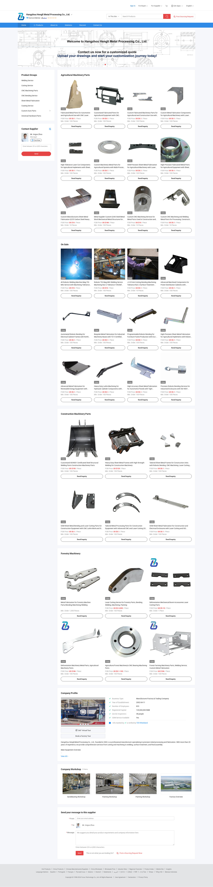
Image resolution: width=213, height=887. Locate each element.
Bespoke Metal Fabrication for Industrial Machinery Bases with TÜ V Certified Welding (109, 336)
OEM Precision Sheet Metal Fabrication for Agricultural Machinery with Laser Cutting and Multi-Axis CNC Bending (142, 167)
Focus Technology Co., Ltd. (90, 877)
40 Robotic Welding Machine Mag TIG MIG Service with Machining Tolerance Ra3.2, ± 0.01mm (75, 284)
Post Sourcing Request (185, 16)
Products (39, 25)
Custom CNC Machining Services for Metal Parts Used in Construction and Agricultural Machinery (141, 219)
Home (23, 25)
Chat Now (37, 140)
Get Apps (177, 6)
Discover (82, 25)
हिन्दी (135, 872)
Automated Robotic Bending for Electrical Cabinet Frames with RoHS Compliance (75, 336)
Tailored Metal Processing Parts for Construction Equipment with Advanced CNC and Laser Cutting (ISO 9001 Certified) (126, 528)
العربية (116, 872)
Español (53, 872)
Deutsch (98, 872)
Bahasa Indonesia (171, 872)
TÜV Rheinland (142, 723)
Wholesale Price (110, 869)
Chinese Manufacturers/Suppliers (77, 869)
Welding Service (27, 80)
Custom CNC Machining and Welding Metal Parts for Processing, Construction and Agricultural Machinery (176, 219)
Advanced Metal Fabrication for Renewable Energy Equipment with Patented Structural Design (74, 388)
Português (61, 872)
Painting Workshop (109, 797)
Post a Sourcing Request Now (129, 853)
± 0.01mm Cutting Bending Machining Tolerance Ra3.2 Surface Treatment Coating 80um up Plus (141, 284)
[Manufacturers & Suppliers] (33, 5)
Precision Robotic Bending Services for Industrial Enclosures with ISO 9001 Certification (175, 388)
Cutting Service (27, 85)
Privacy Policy (143, 877)
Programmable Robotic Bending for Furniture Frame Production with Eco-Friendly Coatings (141, 336)
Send (79, 853)
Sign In (132, 6)
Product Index (149, 869)
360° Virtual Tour (84, 730)
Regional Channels (135, 869)
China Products (58, 869)
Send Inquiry (76, 126)
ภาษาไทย (143, 872)
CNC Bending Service (29, 95)
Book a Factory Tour (83, 736)
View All (64, 756)
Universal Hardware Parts (31, 116)
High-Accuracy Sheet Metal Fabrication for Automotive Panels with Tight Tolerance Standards (142, 388)
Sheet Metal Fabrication (30, 100)
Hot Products (46, 869)
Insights (168, 869)
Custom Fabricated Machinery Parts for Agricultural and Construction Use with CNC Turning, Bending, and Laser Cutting (142, 115)
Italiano (90, 872)
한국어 (122, 872)
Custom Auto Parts (28, 111)
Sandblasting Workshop (76, 797)
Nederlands (107, 872)
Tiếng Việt (159, 872)
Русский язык (80, 872)
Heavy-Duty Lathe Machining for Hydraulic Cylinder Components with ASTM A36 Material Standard (108, 388)
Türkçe (151, 872)
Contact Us (97, 25)
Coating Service (27, 105)
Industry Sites (122, 869)
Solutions (68, 25)
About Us (53, 25)
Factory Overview (176, 797)
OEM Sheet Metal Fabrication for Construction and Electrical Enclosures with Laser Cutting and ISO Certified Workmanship (169, 528)
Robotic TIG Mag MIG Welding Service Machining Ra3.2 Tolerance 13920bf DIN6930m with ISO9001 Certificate (108, 284)
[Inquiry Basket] (167, 6)
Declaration (132, 877)
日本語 (129, 872)
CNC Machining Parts (29, 90)
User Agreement (120, 877)
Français (70, 872)
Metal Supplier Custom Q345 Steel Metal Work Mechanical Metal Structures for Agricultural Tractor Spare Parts (109, 219)
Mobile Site (160, 869)
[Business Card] (50, 128)
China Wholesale (96, 869)
